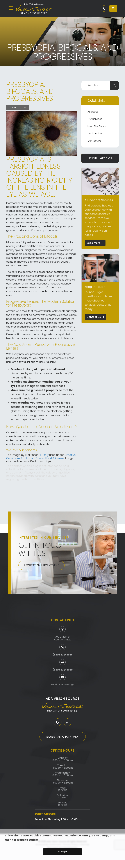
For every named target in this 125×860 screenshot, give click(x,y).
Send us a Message (62, 684)
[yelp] (67, 722)
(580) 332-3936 (63, 654)
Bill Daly (43, 455)
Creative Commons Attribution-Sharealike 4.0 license (41, 456)
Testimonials (95, 133)
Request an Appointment (41, 565)
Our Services (95, 119)
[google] (57, 722)
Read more (93, 243)
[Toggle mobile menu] (11, 8)
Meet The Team (97, 126)
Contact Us (94, 140)
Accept (62, 851)
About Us (93, 112)
